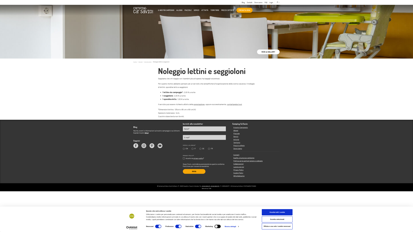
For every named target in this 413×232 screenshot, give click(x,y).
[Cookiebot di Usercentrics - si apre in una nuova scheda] (131, 227)
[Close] (237, 78)
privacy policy (197, 131)
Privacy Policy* (187, 129)
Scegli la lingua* (188, 118)
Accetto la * (194, 132)
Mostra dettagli (230, 226)
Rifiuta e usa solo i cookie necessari (277, 226)
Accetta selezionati (277, 219)
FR (211, 122)
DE (202, 122)
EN (186, 122)
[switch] (178, 226)
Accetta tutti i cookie (277, 212)
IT (194, 122)
